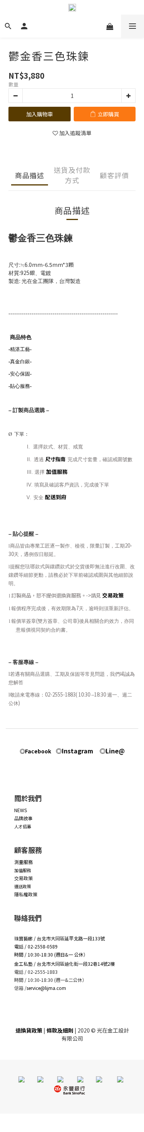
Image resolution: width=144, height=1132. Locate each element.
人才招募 (22, 826)
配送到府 (55, 497)
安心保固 (20, 374)
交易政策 (113, 595)
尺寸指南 (55, 459)
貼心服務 (20, 386)
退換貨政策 (28, 1030)
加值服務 (57, 471)
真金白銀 (20, 361)
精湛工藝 (20, 349)
